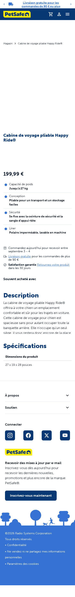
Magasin (7, 43)
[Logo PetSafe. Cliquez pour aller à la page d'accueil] (17, 14)
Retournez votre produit (53, 265)
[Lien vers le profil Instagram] (10, 435)
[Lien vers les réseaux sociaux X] (47, 435)
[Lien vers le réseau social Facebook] (28, 435)
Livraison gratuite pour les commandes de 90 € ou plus (41, 4)
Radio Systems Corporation (33, 533)
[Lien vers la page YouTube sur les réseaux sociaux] (65, 435)
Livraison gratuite (19, 256)
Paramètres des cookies (23, 564)
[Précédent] (4, 4)
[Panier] (51, 14)
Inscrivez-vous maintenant (31, 496)
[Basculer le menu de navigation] (67, 14)
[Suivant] (71, 4)
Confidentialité (16, 545)
